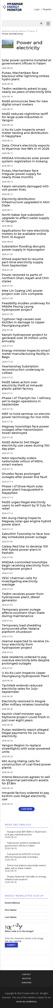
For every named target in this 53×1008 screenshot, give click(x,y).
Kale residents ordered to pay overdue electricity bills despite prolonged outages (25, 660)
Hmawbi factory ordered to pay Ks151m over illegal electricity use (25, 796)
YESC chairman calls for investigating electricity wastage (20, 581)
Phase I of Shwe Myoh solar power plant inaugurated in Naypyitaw (22, 490)
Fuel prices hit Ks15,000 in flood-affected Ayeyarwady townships (22, 855)
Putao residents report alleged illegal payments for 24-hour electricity (25, 733)
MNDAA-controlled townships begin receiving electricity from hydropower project (25, 565)
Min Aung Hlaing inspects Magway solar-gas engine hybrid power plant (26, 521)
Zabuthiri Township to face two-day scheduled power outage (26, 535)
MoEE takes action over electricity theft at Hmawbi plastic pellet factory (22, 385)
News (32, 31)
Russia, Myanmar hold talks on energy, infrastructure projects (26, 878)
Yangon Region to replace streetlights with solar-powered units (26, 749)
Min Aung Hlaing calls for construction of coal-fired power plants (26, 764)
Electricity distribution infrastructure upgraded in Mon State (26, 202)
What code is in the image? (19, 931)
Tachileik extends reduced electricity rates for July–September (22, 689)
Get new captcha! (13, 941)
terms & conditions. (26, 1001)
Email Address (12, 903)
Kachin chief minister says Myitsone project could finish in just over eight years (26, 717)
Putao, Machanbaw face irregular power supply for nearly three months (21, 174)
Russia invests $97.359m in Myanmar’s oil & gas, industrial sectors (25, 833)
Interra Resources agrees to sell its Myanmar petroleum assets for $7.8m (26, 780)
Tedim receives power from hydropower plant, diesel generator (23, 597)
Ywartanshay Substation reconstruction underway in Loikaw (23, 370)
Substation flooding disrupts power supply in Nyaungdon (23, 248)
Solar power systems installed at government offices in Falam (26, 61)
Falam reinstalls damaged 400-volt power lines (25, 188)
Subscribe (26, 982)
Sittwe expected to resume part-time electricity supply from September (22, 262)
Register (47, 9)
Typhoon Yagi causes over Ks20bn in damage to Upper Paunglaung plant (23, 322)
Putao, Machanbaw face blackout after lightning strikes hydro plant (25, 76)
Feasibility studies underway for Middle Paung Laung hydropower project (26, 306)
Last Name (10, 917)
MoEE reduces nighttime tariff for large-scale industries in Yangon (25, 117)
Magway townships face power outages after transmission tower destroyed (25, 430)
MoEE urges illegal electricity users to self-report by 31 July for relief (26, 505)
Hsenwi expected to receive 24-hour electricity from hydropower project (26, 644)
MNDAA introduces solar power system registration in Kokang (26, 159)
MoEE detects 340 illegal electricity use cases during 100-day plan (26, 445)
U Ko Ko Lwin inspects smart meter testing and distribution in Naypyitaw (25, 133)
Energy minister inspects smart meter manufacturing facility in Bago (26, 354)
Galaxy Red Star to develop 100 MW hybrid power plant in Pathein (25, 550)
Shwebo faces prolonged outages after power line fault (24, 475)
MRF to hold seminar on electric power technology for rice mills (26, 415)
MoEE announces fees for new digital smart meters (25, 102)
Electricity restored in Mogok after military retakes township (26, 702)
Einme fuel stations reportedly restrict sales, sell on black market (25, 867)
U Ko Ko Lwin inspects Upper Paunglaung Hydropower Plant (25, 674)
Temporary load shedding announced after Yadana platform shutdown (21, 629)
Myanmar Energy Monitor (14, 31)
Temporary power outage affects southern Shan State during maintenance (23, 613)
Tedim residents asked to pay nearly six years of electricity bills (26, 90)
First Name (10, 910)
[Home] (13, 7)
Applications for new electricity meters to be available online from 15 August (25, 234)
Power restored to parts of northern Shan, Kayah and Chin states (25, 278)
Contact (26, 974)
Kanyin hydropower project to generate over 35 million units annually (24, 338)
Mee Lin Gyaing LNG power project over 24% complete (22, 292)
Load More (26, 809)
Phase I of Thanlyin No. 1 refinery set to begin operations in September (26, 401)
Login (37, 9)
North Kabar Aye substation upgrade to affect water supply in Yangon (25, 218)
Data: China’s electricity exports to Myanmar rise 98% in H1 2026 (26, 147)
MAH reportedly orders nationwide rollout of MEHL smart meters (22, 461)
